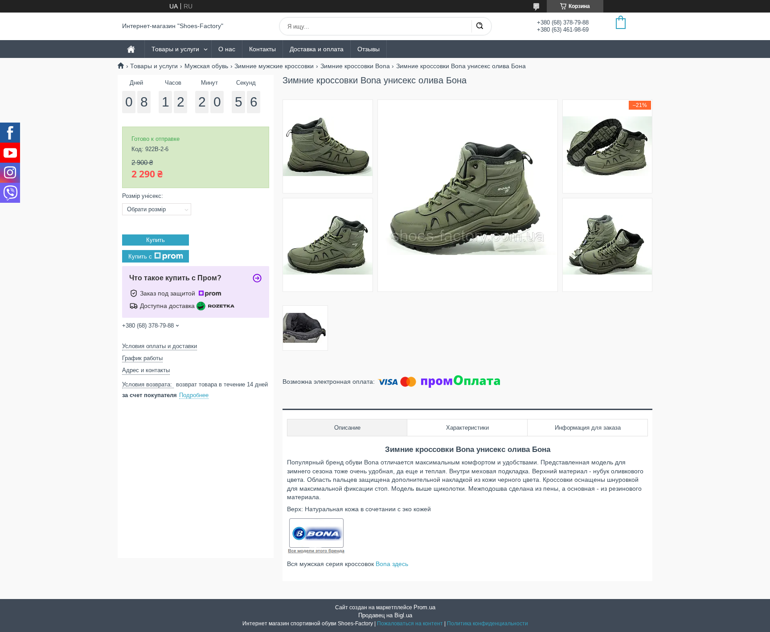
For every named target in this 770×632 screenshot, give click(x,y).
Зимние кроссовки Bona (355, 66)
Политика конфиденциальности (487, 623)
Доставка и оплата (317, 49)
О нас (226, 49)
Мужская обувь (206, 66)
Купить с (140, 256)
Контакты (262, 49)
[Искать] (479, 26)
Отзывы (368, 49)
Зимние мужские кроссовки (274, 66)
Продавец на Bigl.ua (385, 615)
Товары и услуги (175, 49)
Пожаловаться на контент (410, 623)
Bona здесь (392, 563)
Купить (155, 240)
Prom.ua (424, 607)
